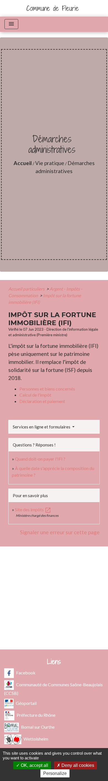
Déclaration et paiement (42, 401)
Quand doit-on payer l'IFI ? (40, 458)
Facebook (25, 672)
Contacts (54, 564)
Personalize (55, 773)
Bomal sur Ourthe (38, 726)
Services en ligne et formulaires (42, 426)
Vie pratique (49, 163)
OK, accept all (34, 765)
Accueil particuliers (26, 288)
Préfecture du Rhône (36, 715)
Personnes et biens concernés (47, 388)
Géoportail (26, 703)
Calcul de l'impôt (35, 394)
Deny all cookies (77, 765)
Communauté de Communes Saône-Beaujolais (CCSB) (53, 689)
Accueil (23, 163)
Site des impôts (33, 509)
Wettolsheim (36, 738)
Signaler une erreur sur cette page (60, 532)
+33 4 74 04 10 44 (54, 598)
